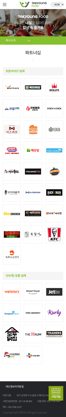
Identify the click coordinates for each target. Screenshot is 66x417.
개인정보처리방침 (15, 386)
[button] (4, 4)
